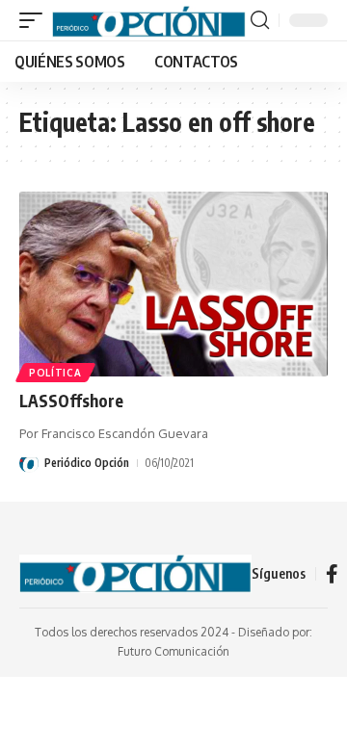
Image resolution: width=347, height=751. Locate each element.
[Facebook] (332, 573)
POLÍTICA (55, 372)
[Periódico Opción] (149, 20)
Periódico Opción (86, 462)
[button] (35, 20)
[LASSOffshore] (173, 284)
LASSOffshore (71, 400)
